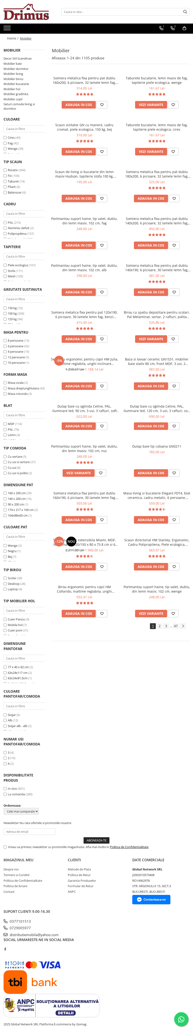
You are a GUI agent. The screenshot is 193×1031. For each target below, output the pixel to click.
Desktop (14, 584)
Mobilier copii (13, 99)
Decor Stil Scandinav (18, 58)
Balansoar (15, 192)
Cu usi (12, 467)
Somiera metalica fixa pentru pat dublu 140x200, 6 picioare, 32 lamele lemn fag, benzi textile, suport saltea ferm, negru (157, 220)
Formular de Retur (80, 886)
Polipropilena (17, 233)
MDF (11, 424)
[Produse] (8, 29)
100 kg (12, 313)
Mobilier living (13, 74)
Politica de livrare (15, 886)
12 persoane (16, 357)
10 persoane (16, 362)
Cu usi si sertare (19, 462)
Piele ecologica (18, 265)
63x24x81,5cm (18, 678)
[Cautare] (185, 12)
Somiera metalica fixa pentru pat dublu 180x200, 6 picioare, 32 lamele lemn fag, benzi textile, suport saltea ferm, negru (157, 174)
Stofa (11, 271)
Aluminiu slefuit (18, 228)
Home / (13, 38)
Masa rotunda (18, 394)
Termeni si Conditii (16, 875)
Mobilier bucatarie (16, 84)
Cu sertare (15, 456)
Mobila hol (15, 625)
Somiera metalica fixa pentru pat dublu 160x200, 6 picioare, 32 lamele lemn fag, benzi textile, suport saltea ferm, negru (84, 80)
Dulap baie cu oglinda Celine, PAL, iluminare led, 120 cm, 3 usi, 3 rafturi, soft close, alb (157, 408)
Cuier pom (15, 630)
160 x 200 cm (17, 493)
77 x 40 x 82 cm (18, 667)
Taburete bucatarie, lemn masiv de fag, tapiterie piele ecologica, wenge (157, 80)
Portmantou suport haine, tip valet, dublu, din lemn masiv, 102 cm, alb (84, 267)
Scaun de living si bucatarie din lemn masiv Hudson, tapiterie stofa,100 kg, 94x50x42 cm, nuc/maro (84, 174)
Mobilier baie (13, 63)
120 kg (12, 319)
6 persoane (15, 346)
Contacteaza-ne (155, 899)
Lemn (12, 435)
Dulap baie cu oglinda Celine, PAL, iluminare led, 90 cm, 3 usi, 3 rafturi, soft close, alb (84, 408)
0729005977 (20, 928)
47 (176, 626)
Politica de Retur (79, 875)
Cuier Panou (16, 619)
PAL (10, 222)
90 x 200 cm (16, 504)
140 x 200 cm (17, 499)
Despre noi (11, 869)
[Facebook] (5, 949)
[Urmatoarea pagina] (183, 626)
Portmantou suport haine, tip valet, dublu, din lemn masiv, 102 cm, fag (84, 220)
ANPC (72, 891)
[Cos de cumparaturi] (184, 28)
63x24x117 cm (18, 673)
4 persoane (15, 351)
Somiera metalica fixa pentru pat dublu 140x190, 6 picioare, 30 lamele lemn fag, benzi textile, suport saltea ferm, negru (157, 267)
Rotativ (13, 170)
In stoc (12, 788)
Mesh (12, 276)
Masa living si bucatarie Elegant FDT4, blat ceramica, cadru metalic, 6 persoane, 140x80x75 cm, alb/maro (156, 495)
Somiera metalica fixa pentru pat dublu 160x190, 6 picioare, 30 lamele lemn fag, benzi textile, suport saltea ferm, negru (84, 495)
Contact (9, 891)
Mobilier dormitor (16, 69)
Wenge (12, 148)
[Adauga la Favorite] (101, 105)
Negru (12, 551)
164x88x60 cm (18, 515)
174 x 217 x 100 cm (21, 510)
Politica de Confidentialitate (129, 847)
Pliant (12, 187)
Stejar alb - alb (17, 726)
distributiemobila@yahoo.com (34, 934)
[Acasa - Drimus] (27, 12)
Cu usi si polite (18, 473)
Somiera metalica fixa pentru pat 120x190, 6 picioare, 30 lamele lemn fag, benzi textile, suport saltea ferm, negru (84, 314)
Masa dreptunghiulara (23, 388)
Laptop (13, 589)
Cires (11, 137)
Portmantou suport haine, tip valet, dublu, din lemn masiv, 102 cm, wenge (157, 589)
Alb (10, 720)
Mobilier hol (12, 89)
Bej (10, 556)
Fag (10, 143)
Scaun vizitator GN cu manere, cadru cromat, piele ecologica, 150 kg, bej (84, 127)
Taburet (13, 181)
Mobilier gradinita (16, 94)
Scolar (12, 578)
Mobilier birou (13, 79)
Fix (10, 176)
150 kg (12, 308)
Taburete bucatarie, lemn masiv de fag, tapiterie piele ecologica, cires (157, 127)
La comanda (16, 794)
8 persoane (15, 340)
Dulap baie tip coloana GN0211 (156, 446)
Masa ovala (16, 382)
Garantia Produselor (82, 880)
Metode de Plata (79, 869)
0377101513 (20, 921)
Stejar (12, 715)
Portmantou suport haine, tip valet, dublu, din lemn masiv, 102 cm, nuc (84, 448)
